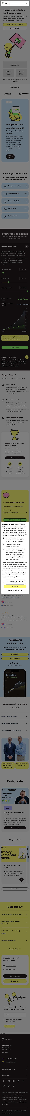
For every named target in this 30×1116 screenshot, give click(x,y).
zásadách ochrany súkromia (13, 576)
